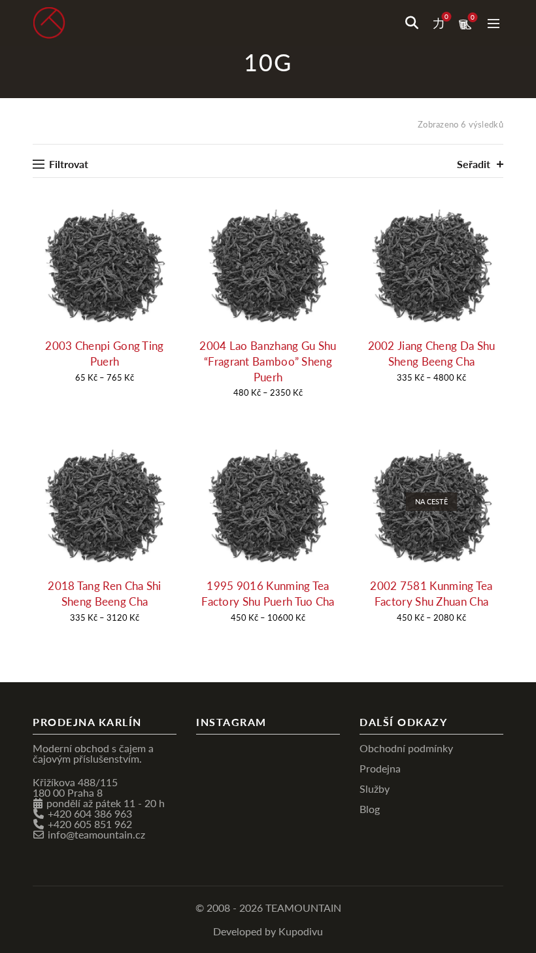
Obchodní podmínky (406, 747)
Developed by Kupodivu (268, 931)
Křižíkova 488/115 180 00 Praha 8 (75, 787)
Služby (375, 788)
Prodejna (380, 768)
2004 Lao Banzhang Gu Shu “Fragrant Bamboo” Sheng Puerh (267, 361)
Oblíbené (446, 17)
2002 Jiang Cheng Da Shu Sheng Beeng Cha (431, 353)
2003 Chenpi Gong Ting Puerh (104, 353)
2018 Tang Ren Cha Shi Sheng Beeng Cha (104, 593)
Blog (370, 808)
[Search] (411, 23)
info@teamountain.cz (96, 834)
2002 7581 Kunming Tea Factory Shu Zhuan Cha (431, 593)
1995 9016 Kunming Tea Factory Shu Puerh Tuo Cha (268, 593)
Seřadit (473, 164)
